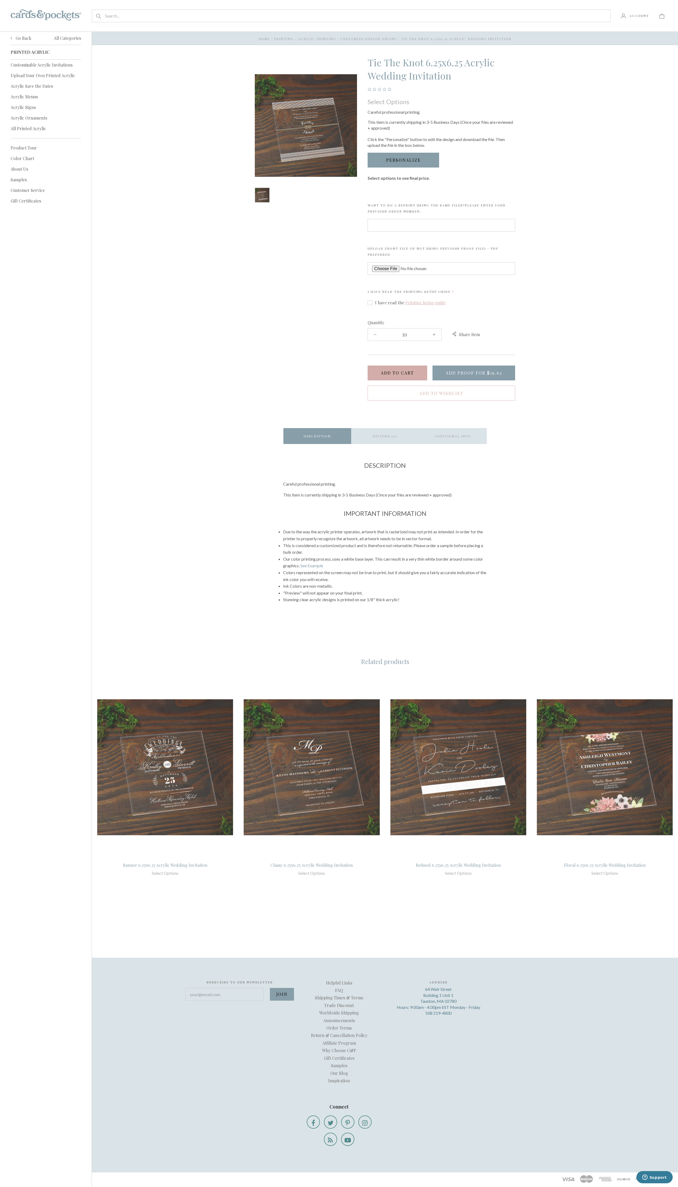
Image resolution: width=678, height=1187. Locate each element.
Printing (284, 39)
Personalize (403, 160)
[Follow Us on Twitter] (330, 1122)
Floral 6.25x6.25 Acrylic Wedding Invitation (605, 865)
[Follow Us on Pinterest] (347, 1122)
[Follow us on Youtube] (347, 1139)
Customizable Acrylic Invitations (42, 65)
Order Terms (339, 1028)
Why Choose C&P (339, 1050)
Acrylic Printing (317, 39)
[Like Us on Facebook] (313, 1122)
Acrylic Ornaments (29, 118)
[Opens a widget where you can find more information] (654, 1177)
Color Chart (22, 158)
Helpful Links (339, 983)
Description (317, 436)
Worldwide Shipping (339, 1012)
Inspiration (339, 1080)
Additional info (453, 436)
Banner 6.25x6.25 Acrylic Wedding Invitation (165, 865)
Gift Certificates (26, 201)
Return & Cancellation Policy (339, 1035)
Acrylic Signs (23, 107)
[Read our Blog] (330, 1139)
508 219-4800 (438, 1012)
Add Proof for (474, 373)
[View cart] (661, 16)
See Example (311, 565)
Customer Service (28, 190)
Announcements (339, 1020)
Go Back (23, 38)
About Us (19, 169)
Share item (469, 334)
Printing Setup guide (426, 291)
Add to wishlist (441, 393)
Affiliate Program (339, 1043)
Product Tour (24, 148)
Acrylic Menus (24, 96)
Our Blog (339, 1073)
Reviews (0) (385, 436)
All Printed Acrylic (28, 128)
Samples (19, 179)
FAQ (339, 990)
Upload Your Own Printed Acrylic (43, 75)
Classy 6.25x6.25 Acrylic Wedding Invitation (311, 865)
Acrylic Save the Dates (32, 86)
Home (264, 39)
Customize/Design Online (368, 39)
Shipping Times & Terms (339, 997)
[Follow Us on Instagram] (365, 1122)
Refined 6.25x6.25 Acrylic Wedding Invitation (458, 865)
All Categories (67, 38)
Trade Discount (339, 1005)
